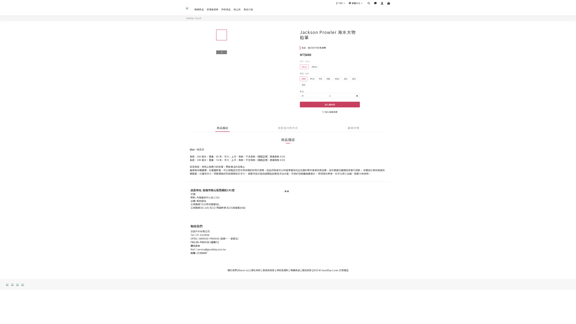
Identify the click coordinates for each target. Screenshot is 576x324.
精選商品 (199, 9)
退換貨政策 (268, 270)
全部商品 (190, 18)
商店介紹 (248, 9)
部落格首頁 (212, 9)
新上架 (237, 9)
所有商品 (226, 9)
